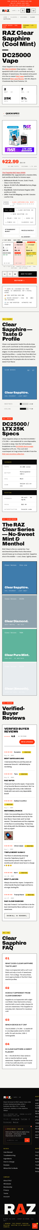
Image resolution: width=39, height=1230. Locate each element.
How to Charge (8, 1162)
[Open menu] (34, 11)
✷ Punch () (11, 222)
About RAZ (7, 1180)
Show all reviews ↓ (17, 915)
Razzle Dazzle (27, 230)
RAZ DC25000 (10, 69)
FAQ (36, 1155)
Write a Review (27, 742)
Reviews (6, 1165)
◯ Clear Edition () (25, 210)
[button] (35, 1226)
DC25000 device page (24, 446)
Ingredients (7, 1159)
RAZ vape (20, 76)
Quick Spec (13, 113)
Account (6, 1197)
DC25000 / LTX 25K (15, 1029)
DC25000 (23, 17)
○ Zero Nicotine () (19, 214)
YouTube (24, 1119)
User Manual (7, 1152)
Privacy (6, 1190)
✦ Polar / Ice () (13, 218)
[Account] (23, 11)
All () (9, 210)
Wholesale (7, 1184)
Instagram (15, 1119)
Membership (7, 1187)
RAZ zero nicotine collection (13, 454)
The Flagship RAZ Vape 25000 (13, 172)
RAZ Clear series (23, 1056)
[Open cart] (28, 11)
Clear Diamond (18, 1002)
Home (5, 17)
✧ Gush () (28, 218)
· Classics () (26, 222)
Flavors (14, 17)
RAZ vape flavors (17, 79)
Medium (16, 1122)
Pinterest (7, 1122)
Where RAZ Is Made (10, 1168)
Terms (5, 1193)
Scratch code (26, 509)
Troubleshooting (9, 1155)
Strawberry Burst (10, 230)
